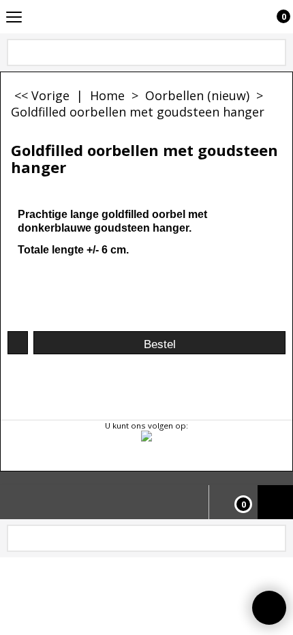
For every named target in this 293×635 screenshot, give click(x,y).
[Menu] (14, 18)
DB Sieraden (144, 17)
